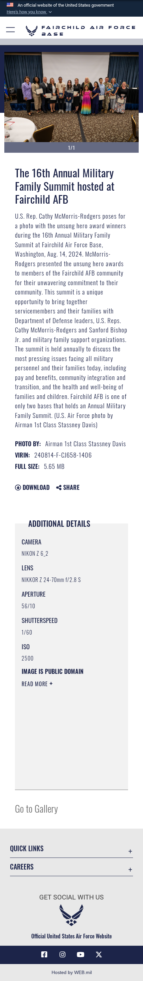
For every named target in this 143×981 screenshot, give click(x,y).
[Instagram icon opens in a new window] (63, 955)
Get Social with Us (71, 897)
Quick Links (27, 848)
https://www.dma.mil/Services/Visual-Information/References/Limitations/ (62, 768)
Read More (36, 684)
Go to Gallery (36, 808)
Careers (22, 867)
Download (35, 487)
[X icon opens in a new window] (99, 955)
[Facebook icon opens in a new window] (44, 955)
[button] (30, 12)
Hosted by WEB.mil (72, 972)
